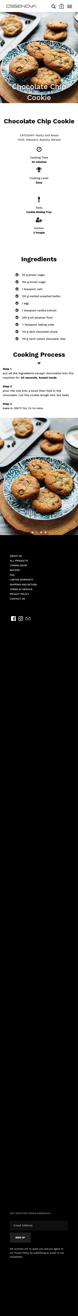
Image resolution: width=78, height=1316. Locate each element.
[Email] (28, 618)
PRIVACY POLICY (19, 594)
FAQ (12, 575)
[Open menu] (69, 6)
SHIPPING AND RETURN (23, 584)
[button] (32, 532)
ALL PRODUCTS (19, 560)
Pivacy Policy (21, 1253)
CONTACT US (17, 598)
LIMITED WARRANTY (21, 579)
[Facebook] (13, 618)
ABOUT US (16, 556)
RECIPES (15, 570)
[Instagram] (20, 618)
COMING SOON (18, 565)
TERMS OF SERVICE (21, 589)
